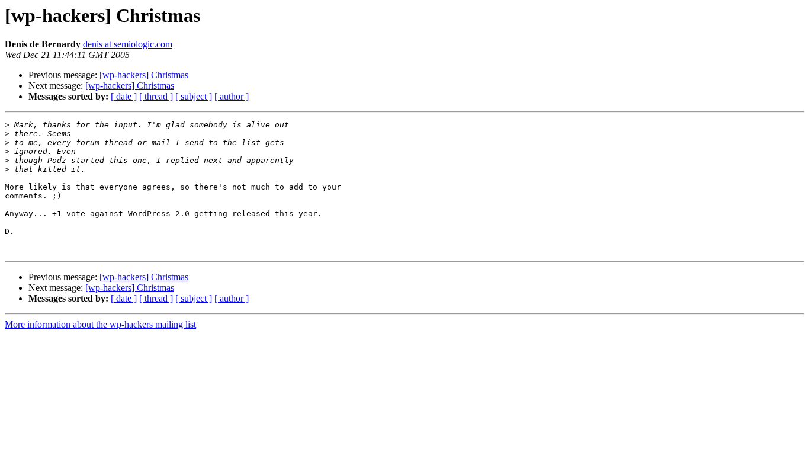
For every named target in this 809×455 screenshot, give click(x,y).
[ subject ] (193, 96)
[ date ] (124, 96)
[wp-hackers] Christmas (143, 75)
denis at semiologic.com (127, 44)
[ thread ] (156, 96)
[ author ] (231, 96)
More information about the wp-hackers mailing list (100, 324)
